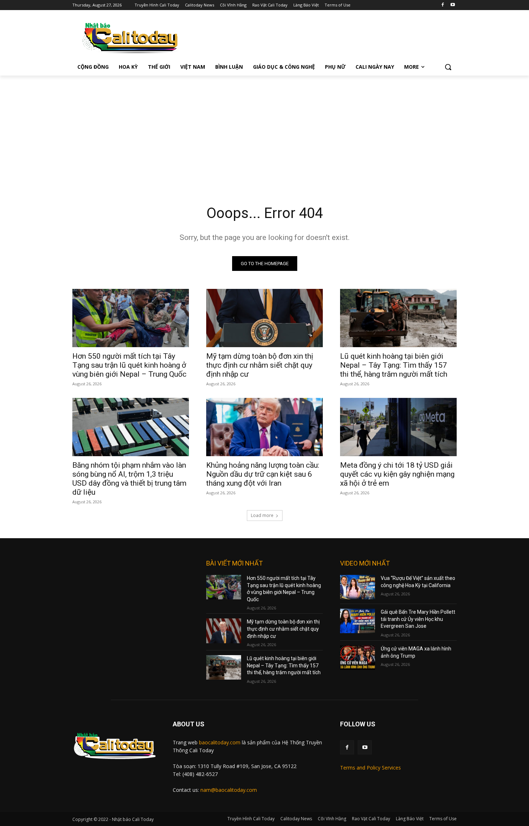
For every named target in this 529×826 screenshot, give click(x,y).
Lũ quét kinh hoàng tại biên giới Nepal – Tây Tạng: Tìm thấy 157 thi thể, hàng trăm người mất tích (393, 365)
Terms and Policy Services (370, 767)
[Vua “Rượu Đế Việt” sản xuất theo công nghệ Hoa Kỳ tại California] (357, 587)
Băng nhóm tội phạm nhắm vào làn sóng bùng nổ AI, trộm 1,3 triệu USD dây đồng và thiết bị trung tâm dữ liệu (129, 478)
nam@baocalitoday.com (228, 789)
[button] (448, 67)
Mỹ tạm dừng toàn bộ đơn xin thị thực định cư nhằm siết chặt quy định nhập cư (259, 365)
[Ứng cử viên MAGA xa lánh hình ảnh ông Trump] (357, 657)
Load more (262, 515)
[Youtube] (452, 5)
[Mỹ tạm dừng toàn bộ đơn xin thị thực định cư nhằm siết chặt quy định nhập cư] (264, 318)
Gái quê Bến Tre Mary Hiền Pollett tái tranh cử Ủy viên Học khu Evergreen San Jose (418, 619)
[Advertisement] (264, 129)
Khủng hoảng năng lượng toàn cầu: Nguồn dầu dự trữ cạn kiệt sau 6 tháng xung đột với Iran (262, 474)
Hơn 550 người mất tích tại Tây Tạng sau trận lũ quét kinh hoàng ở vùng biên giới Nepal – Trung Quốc (129, 365)
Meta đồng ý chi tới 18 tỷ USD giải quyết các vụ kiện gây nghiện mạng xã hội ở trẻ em (397, 474)
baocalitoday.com (219, 742)
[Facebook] (442, 5)
